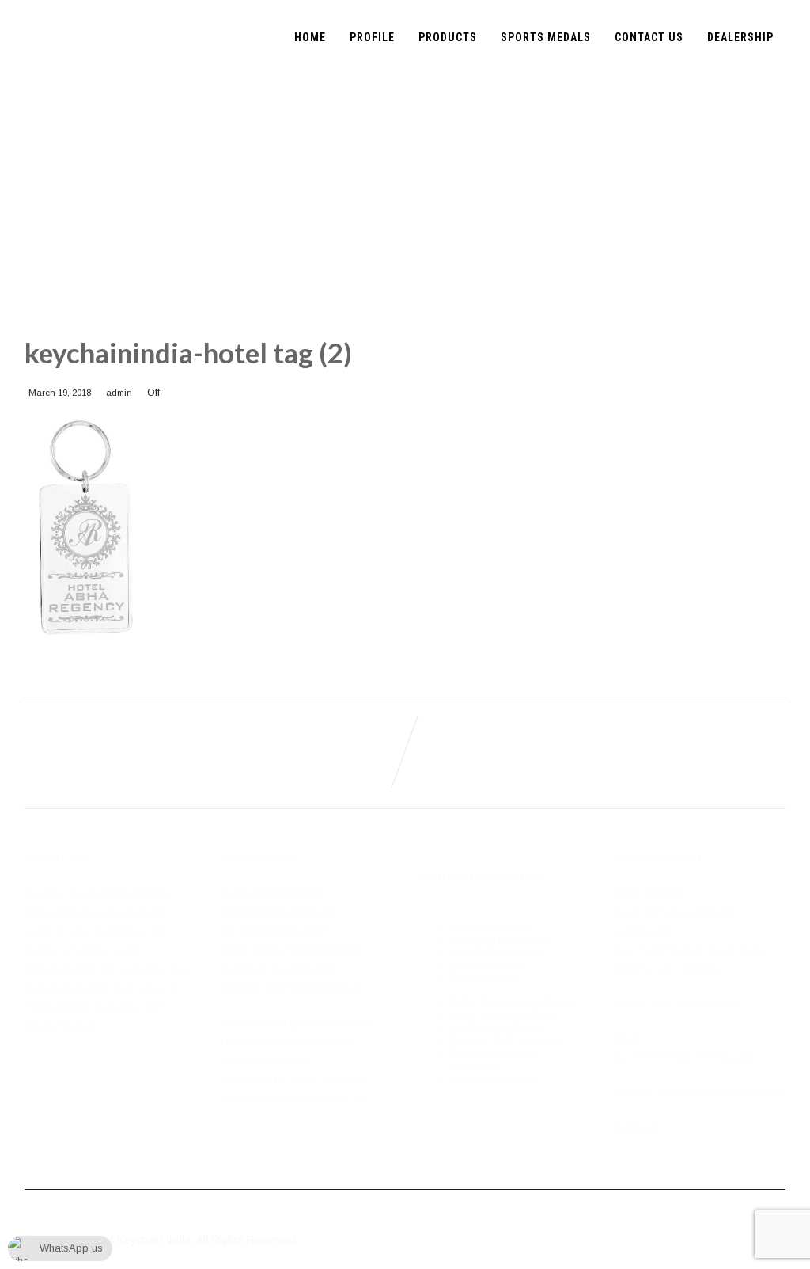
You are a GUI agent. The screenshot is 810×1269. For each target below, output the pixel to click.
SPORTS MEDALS (546, 37)
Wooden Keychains (497, 953)
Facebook (637, 1127)
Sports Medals (485, 978)
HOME (310, 37)
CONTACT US (649, 37)
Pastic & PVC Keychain (507, 1040)
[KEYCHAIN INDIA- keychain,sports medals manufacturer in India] (31, 6)
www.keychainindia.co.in (721, 1092)
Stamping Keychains (500, 940)
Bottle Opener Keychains (511, 1002)
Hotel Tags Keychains (503, 1015)
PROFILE (372, 37)
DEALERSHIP (740, 37)
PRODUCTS (447, 37)
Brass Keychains (491, 927)
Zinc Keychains (487, 965)
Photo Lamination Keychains (492, 1059)
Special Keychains (494, 1078)
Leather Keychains (495, 1027)
